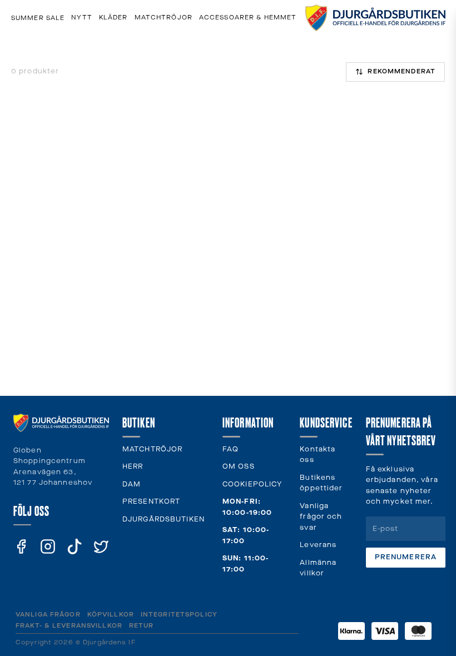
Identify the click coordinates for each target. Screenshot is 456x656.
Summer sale (38, 18)
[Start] (375, 18)
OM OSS (238, 467)
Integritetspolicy (179, 614)
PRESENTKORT (151, 502)
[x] (101, 546)
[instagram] (48, 546)
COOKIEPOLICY (252, 484)
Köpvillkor (110, 614)
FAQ (230, 449)
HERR (132, 467)
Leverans (318, 545)
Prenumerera (406, 557)
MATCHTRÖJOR (152, 449)
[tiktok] (74, 546)
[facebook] (21, 546)
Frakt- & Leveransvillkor (69, 625)
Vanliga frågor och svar (321, 517)
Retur (141, 625)
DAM (131, 484)
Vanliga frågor (48, 614)
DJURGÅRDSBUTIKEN (163, 519)
